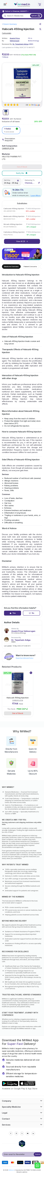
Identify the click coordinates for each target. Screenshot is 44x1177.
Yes (14, 613)
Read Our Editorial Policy (24, 658)
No (33, 613)
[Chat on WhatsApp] (37, 1165)
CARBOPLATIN (8, 148)
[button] (5, 4)
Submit (37, 1154)
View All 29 (20, 241)
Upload (34, 16)
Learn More (35, 196)
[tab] (6, 112)
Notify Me (20, 173)
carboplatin (6, 33)
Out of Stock (17, 713)
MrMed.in (12, 1170)
